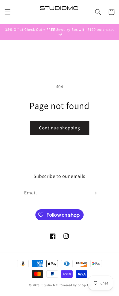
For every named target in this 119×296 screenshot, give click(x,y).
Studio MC (49, 285)
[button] (7, 12)
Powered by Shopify (74, 285)
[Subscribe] (94, 193)
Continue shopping (59, 128)
